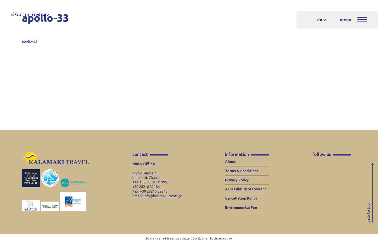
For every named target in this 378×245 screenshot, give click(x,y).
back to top (368, 213)
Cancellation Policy (241, 198)
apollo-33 (29, 41)
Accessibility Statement (245, 189)
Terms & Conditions (241, 171)
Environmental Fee (241, 207)
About (230, 162)
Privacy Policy (237, 180)
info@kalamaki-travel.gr (163, 196)
